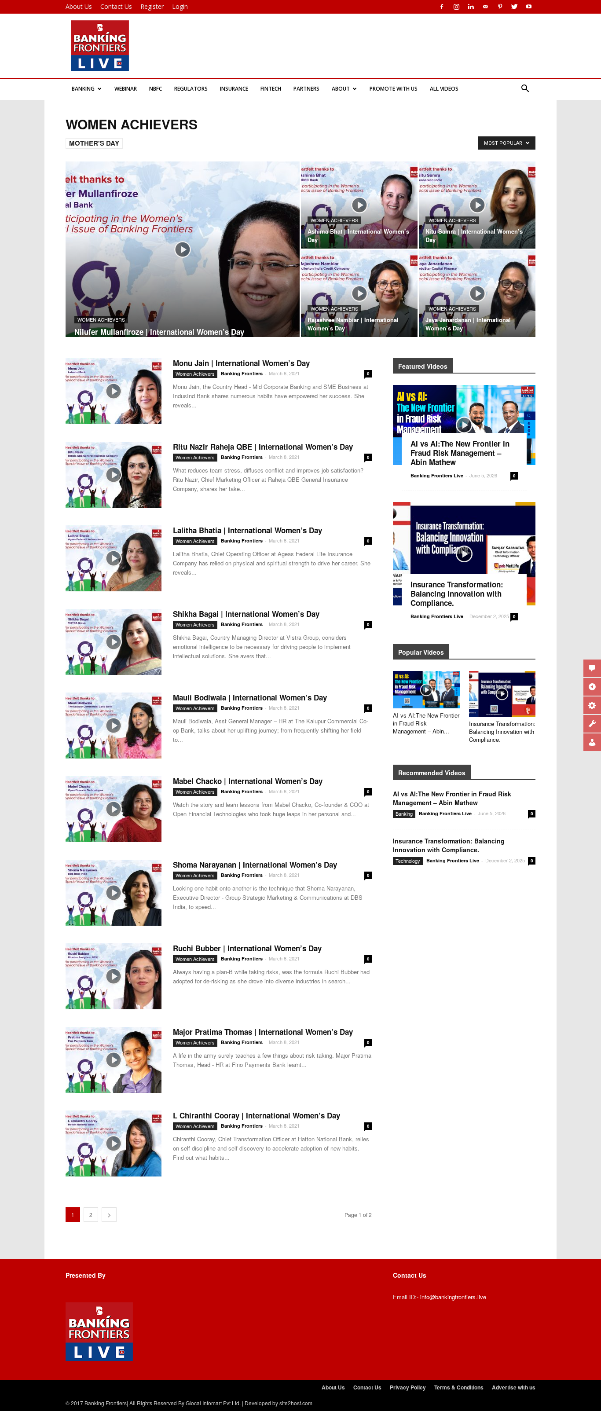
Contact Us (116, 6)
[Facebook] (441, 6)
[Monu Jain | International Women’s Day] (113, 391)
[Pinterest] (499, 6)
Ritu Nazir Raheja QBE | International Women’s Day (263, 446)
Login (180, 6)
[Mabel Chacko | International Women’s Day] (113, 809)
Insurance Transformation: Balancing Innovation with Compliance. (456, 593)
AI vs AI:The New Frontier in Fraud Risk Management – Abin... (426, 723)
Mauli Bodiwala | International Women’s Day (250, 697)
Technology (408, 860)
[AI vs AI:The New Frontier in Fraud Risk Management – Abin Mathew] (464, 425)
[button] (524, 88)
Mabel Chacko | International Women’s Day (247, 781)
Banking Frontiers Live (436, 475)
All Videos (444, 88)
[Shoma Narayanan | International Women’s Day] (113, 893)
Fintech (270, 88)
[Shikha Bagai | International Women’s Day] (113, 642)
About (341, 88)
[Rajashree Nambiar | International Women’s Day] (359, 293)
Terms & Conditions (459, 1387)
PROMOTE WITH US (394, 88)
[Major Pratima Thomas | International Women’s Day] (113, 1060)
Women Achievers (101, 319)
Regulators (191, 88)
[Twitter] (514, 6)
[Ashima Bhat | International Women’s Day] (359, 205)
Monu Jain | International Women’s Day (241, 363)
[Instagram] (456, 6)
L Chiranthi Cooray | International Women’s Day (256, 1115)
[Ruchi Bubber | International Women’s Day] (113, 976)
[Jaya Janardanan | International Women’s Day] (477, 293)
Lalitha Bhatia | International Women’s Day (247, 530)
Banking (83, 88)
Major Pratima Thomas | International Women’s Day (263, 1031)
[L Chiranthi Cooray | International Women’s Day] (113, 1143)
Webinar (125, 88)
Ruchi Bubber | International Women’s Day (247, 948)
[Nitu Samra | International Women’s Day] (477, 205)
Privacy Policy (408, 1387)
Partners (306, 88)
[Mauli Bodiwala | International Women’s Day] (113, 726)
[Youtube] (528, 6)
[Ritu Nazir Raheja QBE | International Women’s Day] (113, 475)
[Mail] (485, 6)
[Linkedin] (470, 6)
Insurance (234, 88)
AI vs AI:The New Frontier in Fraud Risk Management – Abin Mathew (459, 452)
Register (152, 6)
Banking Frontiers (242, 373)
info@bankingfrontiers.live (453, 1297)
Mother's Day (94, 143)
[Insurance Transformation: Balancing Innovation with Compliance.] (464, 553)
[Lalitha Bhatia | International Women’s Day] (113, 558)
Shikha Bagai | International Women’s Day (246, 613)
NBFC (155, 88)
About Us (79, 6)
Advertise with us (513, 1387)
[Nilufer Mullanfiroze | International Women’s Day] (183, 263)
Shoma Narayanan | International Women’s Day (255, 864)
